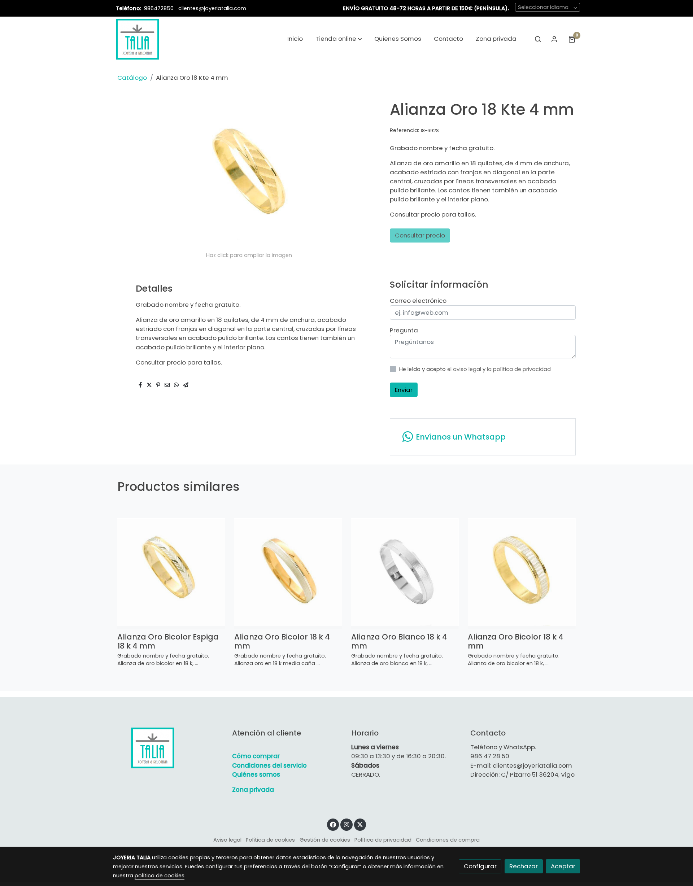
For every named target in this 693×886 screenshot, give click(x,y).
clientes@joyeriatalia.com (212, 8)
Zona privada (253, 789)
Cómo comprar (256, 756)
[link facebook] (333, 824)
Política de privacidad (382, 839)
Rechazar (523, 866)
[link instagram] (346, 824)
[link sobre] (168, 747)
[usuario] (554, 39)
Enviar (404, 389)
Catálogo (132, 77)
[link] (137, 39)
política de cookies (159, 875)
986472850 (159, 8)
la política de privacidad (519, 369)
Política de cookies (270, 839)
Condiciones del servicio (269, 765)
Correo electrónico (418, 300)
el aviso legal (465, 369)
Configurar (480, 866)
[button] (338, 39)
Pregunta (404, 330)
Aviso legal (227, 839)
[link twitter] (360, 824)
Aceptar (563, 866)
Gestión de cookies (325, 839)
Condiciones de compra (448, 839)
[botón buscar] (537, 39)
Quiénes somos (256, 774)
